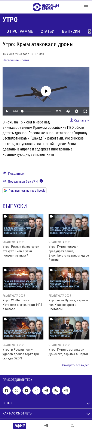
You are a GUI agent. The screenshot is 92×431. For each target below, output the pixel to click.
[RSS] (56, 390)
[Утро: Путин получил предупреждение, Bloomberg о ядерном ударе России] (69, 225)
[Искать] (72, 425)
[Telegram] (46, 425)
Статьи (47, 31)
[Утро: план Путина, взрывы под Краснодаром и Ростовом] (69, 278)
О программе (19, 31)
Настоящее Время (16, 60)
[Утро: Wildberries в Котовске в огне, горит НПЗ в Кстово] (23, 278)
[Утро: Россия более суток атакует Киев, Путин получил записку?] (23, 225)
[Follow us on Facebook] (7, 390)
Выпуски (71, 31)
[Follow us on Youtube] (26, 390)
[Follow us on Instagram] (36, 390)
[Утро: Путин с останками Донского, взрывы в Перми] (69, 328)
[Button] (14, 175)
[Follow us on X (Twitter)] (16, 390)
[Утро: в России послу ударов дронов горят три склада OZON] (23, 328)
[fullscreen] (85, 111)
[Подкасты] (66, 390)
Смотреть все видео (75, 365)
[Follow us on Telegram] (46, 390)
